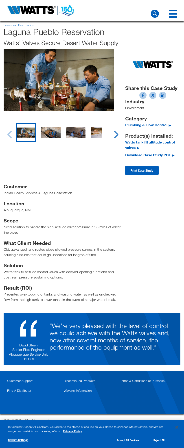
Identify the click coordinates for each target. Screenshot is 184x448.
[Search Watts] (155, 14)
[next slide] (112, 132)
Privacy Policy (72, 431)
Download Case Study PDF (148, 155)
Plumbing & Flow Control (146, 125)
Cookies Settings (18, 440)
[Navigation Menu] (173, 14)
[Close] (177, 427)
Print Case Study (142, 170)
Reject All (158, 440)
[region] (92, 434)
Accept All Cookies (128, 440)
